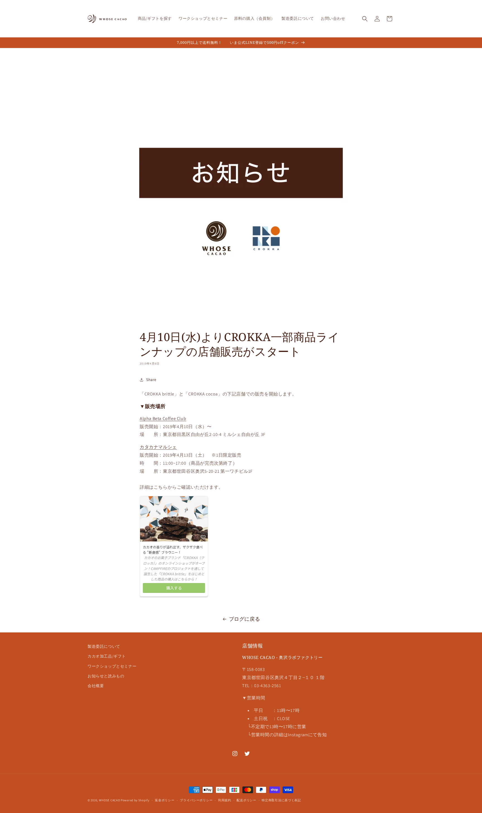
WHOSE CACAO (109, 800)
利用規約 (224, 800)
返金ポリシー (164, 800)
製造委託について (104, 646)
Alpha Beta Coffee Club (163, 418)
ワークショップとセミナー (112, 666)
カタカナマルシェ (158, 447)
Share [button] (151, 379)
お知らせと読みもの (106, 675)
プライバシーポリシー (196, 800)
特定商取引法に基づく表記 (281, 800)
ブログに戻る (244, 619)
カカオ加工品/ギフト (107, 656)
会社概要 (96, 685)
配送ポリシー (246, 800)
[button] (365, 19)
